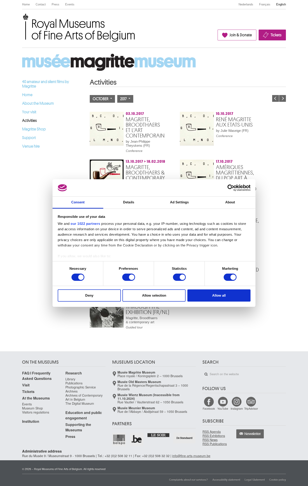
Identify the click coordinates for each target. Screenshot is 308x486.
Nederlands (246, 4)
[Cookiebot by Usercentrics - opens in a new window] (231, 187)
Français (264, 4)
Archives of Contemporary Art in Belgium (84, 397)
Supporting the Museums (78, 427)
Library (70, 379)
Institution (30, 421)
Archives (71, 391)
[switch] (128, 277)
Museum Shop (32, 408)
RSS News (210, 440)
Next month (282, 98)
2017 (123, 99)
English (281, 4)
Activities (29, 121)
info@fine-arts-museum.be (191, 455)
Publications (74, 383)
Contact (41, 4)
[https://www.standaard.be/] (184, 438)
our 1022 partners (85, 224)
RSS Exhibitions (213, 436)
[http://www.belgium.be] (137, 439)
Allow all (219, 295)
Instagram (237, 408)
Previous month (275, 98)
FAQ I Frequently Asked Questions (37, 375)
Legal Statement (255, 479)
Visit (26, 385)
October (101, 99)
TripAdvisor (251, 408)
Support (29, 138)
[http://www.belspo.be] (119, 439)
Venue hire (31, 146)
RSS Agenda (211, 432)
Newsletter (252, 434)
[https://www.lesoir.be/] (158, 434)
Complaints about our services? (188, 479)
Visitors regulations (35, 412)
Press (55, 4)
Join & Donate (241, 35)
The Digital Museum (79, 403)
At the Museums (36, 398)
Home (26, 4)
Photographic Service (80, 387)
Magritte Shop (34, 129)
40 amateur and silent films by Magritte (45, 84)
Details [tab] (128, 202)
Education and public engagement (83, 415)
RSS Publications (214, 444)
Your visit (29, 112)
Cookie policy (277, 479)
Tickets (276, 35)
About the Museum (38, 103)
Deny (89, 295)
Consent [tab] (78, 202)
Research (73, 373)
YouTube (222, 408)
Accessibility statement (226, 479)
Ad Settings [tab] (179, 202)
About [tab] (230, 202)
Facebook (209, 408)
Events (69, 4)
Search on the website (206, 374)
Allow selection (154, 295)
